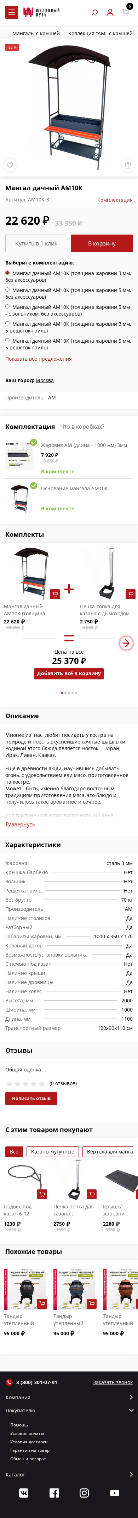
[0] (125, 12)
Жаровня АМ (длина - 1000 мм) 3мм (84, 445)
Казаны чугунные (52, 1151)
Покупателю (20, 1410)
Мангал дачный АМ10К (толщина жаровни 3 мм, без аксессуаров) (26, 617)
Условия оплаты (27, 1433)
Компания (18, 1397)
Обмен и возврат (28, 1459)
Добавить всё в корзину (69, 673)
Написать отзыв (31, 1098)
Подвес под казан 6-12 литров (17, 1213)
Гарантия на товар (30, 1450)
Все (14, 1151)
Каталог (15, 1474)
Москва (45, 380)
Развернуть (20, 824)
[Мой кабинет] (110, 12)
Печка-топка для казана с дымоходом (105, 610)
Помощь (19, 1425)
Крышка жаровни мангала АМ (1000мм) (117, 1217)
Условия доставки (29, 1442)
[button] (62, 693)
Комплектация (115, 200)
